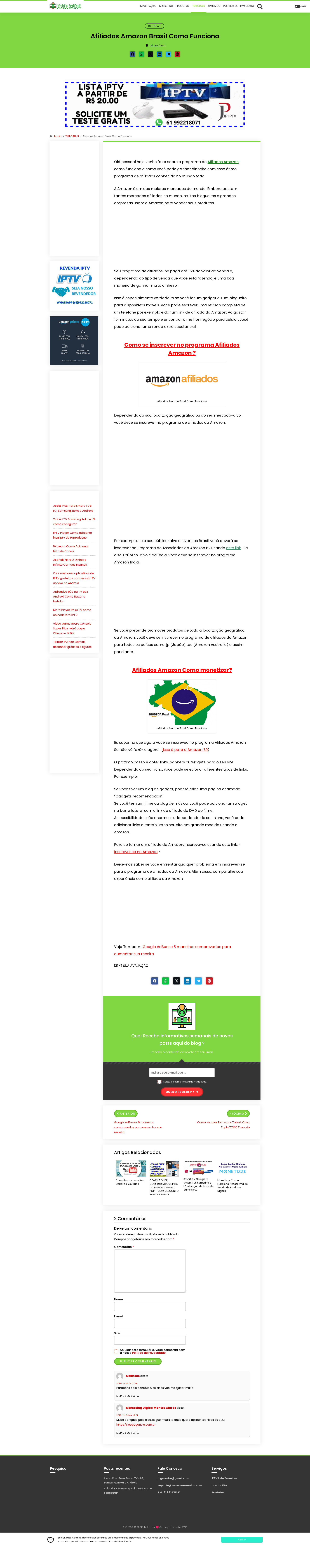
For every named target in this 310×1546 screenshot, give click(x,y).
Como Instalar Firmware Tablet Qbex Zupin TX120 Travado (223, 1124)
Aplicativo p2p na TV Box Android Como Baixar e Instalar (70, 596)
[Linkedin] (159, 54)
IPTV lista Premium (224, 1478)
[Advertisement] (182, 237)
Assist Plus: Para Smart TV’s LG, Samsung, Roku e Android (124, 1480)
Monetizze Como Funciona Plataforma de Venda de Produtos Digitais (232, 1186)
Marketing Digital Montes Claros (151, 1408)
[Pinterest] (177, 54)
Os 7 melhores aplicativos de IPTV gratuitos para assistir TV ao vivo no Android (74, 578)
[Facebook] (132, 54)
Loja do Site (219, 1485)
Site (117, 1333)
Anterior (127, 1114)
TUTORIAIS (154, 26)
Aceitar (242, 1539)
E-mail (118, 1316)
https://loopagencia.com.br (136, 1425)
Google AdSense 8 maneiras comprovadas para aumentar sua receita (138, 1127)
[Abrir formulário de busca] (260, 6)
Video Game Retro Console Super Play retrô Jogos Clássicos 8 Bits (72, 628)
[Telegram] (168, 54)
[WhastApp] (141, 54)
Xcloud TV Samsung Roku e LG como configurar (128, 1491)
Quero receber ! (180, 1092)
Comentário (124, 1247)
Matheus (133, 1376)
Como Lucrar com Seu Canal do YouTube (130, 1182)
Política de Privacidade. (194, 1081)
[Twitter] (150, 54)
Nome (118, 1299)
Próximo (237, 1114)
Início (57, 136)
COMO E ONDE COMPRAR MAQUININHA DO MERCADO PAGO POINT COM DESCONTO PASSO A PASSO (164, 1187)
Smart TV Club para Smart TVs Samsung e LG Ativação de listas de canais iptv (198, 1184)
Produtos (218, 1492)
